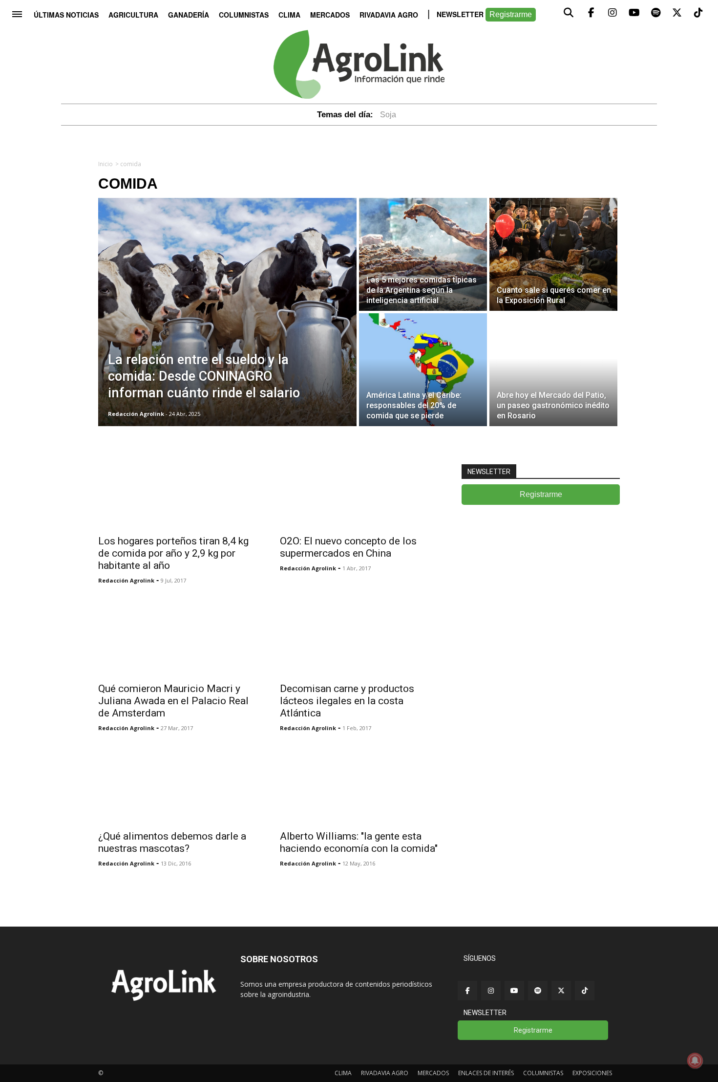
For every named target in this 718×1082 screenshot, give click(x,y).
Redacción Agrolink (126, 580)
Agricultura (133, 15)
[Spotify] (538, 990)
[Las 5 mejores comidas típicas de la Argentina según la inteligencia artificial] (423, 254)
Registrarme (510, 14)
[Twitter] (561, 990)
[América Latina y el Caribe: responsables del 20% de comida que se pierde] (423, 369)
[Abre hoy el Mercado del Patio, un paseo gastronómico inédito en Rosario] (553, 369)
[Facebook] (467, 990)
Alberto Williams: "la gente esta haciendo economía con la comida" (359, 842)
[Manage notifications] (695, 1060)
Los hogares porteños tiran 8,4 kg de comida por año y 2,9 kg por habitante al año (173, 553)
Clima (289, 15)
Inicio (105, 164)
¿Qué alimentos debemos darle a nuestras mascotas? (172, 842)
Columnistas (244, 15)
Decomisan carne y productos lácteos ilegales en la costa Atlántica (347, 701)
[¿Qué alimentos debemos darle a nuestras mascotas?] (177, 784)
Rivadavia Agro (388, 15)
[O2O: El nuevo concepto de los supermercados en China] (359, 489)
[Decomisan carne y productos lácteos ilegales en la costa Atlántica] (359, 636)
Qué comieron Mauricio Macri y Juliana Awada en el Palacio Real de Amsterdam (173, 701)
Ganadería (188, 15)
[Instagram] (491, 990)
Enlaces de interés (486, 1073)
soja (388, 114)
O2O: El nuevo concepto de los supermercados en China (348, 547)
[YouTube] (514, 990)
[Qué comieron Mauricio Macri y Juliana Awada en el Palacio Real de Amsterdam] (177, 636)
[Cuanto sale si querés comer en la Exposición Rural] (553, 254)
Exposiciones (592, 1073)
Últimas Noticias (66, 15)
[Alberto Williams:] (359, 784)
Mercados (330, 15)
